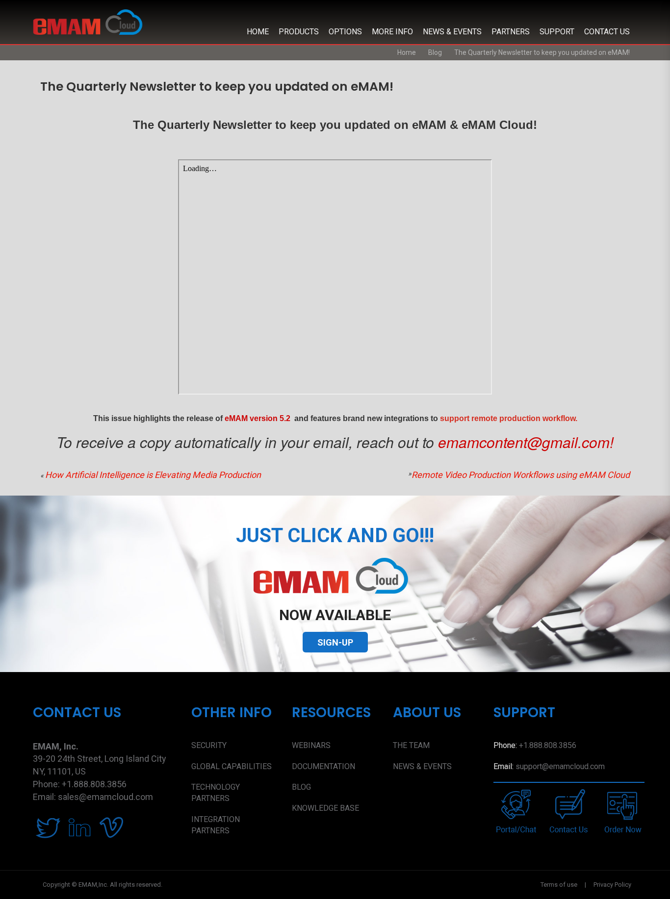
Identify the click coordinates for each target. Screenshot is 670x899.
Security (209, 745)
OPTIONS (345, 31)
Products (299, 31)
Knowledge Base (325, 808)
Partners (510, 31)
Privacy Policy (612, 884)
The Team (411, 745)
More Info (392, 31)
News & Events (452, 31)
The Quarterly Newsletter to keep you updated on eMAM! (542, 52)
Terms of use (559, 884)
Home (258, 31)
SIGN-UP (335, 642)
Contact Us (607, 31)
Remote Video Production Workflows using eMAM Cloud (521, 475)
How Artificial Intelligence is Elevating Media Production (153, 475)
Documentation (323, 766)
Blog (435, 52)
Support (557, 31)
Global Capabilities (231, 766)
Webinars (311, 745)
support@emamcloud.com (560, 766)
